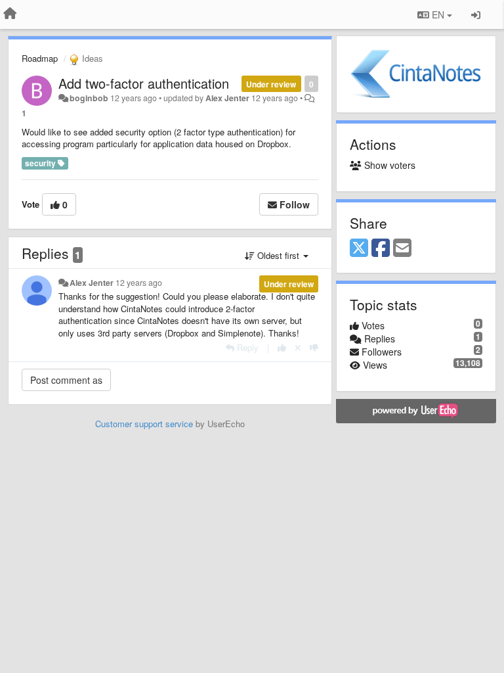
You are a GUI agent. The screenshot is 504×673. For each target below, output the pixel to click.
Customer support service (144, 423)
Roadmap (40, 58)
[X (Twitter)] (359, 248)
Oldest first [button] (278, 255)
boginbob (89, 98)
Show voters (388, 165)
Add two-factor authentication (143, 83)
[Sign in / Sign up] (476, 14)
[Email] (402, 248)
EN (438, 14)
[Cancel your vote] (298, 347)
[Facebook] (380, 248)
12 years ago (139, 283)
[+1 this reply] (282, 347)
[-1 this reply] (314, 347)
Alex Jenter (227, 98)
